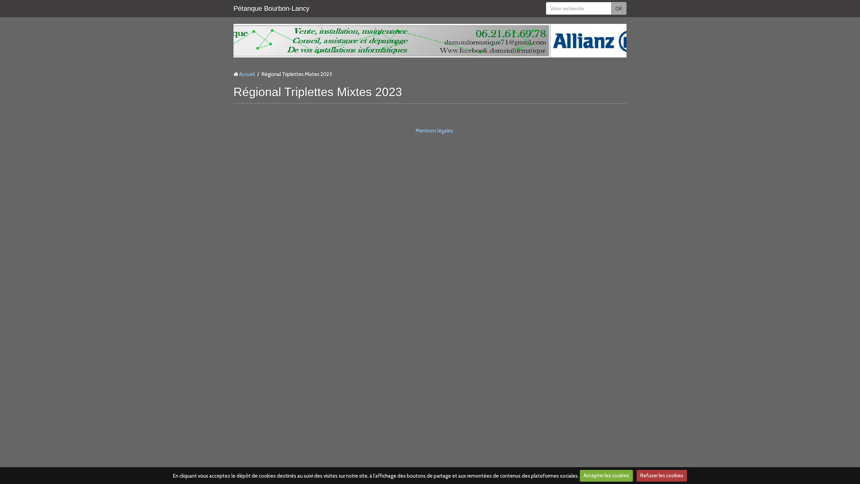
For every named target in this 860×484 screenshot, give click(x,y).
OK (618, 8)
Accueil (247, 74)
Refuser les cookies (661, 476)
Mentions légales (434, 131)
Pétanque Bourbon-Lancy (271, 8)
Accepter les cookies (606, 476)
